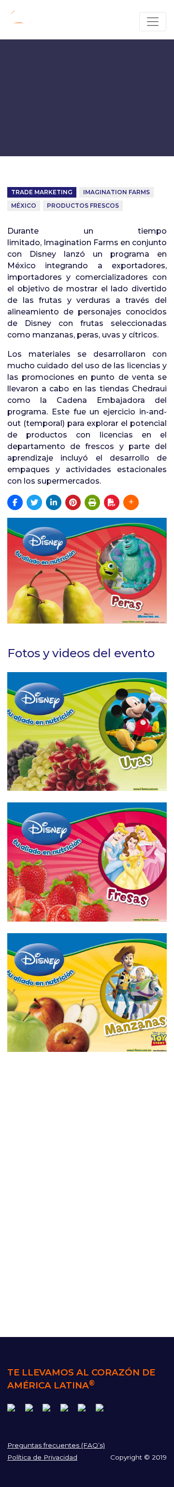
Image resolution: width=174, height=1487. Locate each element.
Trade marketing (41, 192)
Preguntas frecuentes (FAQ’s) (56, 1445)
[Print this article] (92, 502)
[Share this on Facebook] (15, 502)
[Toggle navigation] (152, 21)
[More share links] (131, 502)
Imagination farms (116, 192)
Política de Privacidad (42, 1457)
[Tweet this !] (34, 502)
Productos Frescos (83, 205)
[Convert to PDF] (111, 502)
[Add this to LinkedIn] (53, 502)
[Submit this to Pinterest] (73, 502)
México (23, 205)
